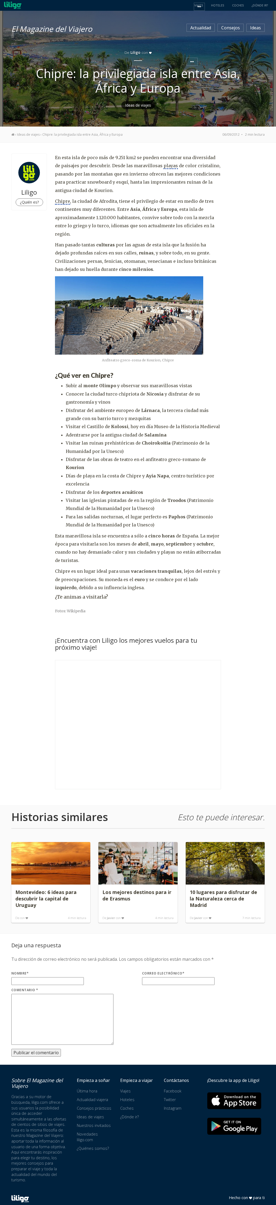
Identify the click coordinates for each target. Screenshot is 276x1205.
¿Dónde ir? (129, 1116)
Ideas (255, 28)
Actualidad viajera (92, 1099)
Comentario (24, 990)
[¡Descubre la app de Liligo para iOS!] (234, 1100)
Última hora (87, 1091)
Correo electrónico (163, 973)
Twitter (170, 1099)
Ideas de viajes (138, 105)
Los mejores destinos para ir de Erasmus (136, 895)
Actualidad (200, 28)
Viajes (125, 1091)
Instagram (172, 1108)
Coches (127, 1108)
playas (171, 165)
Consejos (230, 28)
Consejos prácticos (94, 1108)
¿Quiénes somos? (93, 1148)
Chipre (62, 201)
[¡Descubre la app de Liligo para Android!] (234, 1126)
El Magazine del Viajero (51, 28)
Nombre (20, 973)
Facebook (172, 1091)
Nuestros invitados (94, 1125)
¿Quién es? (29, 202)
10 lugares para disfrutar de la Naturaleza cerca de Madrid (223, 898)
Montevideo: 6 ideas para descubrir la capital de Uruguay (46, 898)
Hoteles (127, 1099)
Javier (111, 918)
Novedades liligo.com (87, 1136)
